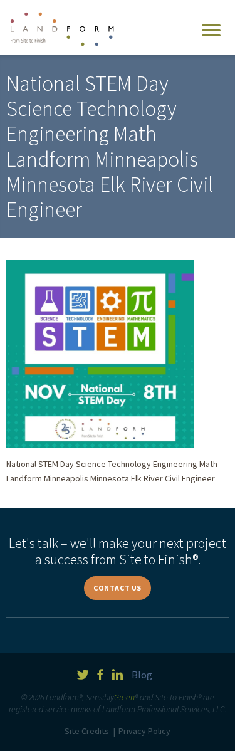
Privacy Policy (144, 731)
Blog (142, 674)
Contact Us (117, 587)
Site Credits (87, 731)
